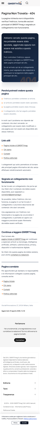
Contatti (7, 154)
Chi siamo (7, 150)
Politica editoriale (10, 158)
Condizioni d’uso (8, 407)
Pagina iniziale (9, 281)
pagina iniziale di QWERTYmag (13, 239)
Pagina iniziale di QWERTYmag (15, 145)
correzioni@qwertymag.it (11, 195)
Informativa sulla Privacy (23, 407)
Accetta (24, 423)
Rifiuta (15, 423)
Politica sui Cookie (9, 410)
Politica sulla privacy (30, 419)
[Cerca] (26, 3)
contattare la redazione (20, 255)
